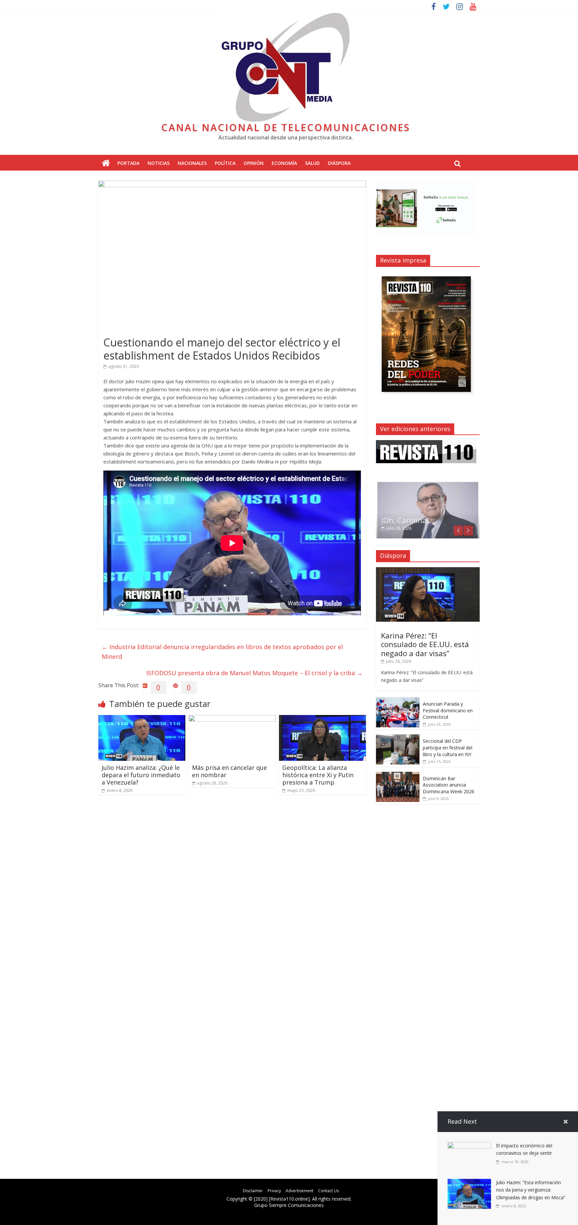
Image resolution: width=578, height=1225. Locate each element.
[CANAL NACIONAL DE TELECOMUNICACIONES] (105, 163)
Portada (128, 163)
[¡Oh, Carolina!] (428, 484)
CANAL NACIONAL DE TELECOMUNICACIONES (285, 127)
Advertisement (299, 1191)
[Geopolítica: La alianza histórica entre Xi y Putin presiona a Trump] (322, 719)
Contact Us (328, 1191)
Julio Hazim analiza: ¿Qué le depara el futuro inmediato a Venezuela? (141, 774)
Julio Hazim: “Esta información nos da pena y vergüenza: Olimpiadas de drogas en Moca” (530, 1190)
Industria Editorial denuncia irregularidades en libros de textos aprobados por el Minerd (222, 651)
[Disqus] (232, 895)
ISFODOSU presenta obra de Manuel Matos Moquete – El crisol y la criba (254, 673)
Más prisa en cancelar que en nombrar (229, 771)
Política (225, 163)
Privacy (274, 1191)
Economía (284, 163)
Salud (312, 163)
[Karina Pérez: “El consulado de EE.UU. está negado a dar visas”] (428, 571)
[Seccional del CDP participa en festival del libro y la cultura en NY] (397, 738)
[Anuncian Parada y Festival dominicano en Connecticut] (397, 701)
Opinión (254, 163)
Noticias (159, 163)
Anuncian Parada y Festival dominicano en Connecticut (448, 710)
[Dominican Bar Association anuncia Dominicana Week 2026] (397, 775)
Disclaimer (253, 1191)
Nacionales (192, 163)
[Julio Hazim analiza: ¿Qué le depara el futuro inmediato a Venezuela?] (141, 719)
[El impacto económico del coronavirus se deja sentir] (469, 1146)
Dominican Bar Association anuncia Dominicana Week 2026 (448, 785)
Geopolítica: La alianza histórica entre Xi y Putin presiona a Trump (318, 774)
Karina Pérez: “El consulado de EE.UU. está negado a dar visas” (425, 644)
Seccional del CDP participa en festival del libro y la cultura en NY (447, 747)
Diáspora (339, 163)
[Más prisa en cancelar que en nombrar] (232, 719)
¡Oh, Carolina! (405, 520)
